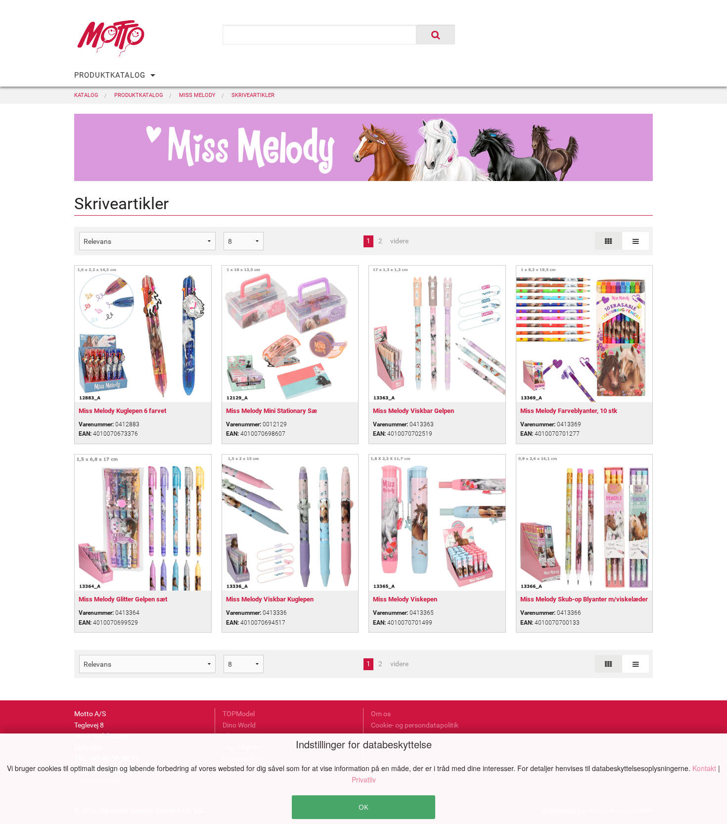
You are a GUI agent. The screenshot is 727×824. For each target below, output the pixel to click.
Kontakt (705, 768)
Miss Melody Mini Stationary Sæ (271, 410)
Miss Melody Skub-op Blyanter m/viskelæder (584, 599)
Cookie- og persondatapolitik (414, 725)
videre (399, 241)
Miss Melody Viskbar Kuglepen (270, 599)
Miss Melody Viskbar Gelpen (413, 410)
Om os (381, 714)
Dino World (239, 725)
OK (363, 807)
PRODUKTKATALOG (109, 75)
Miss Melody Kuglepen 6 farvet (122, 410)
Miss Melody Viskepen (405, 599)
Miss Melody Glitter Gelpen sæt (123, 599)
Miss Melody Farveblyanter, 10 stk (568, 410)
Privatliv (364, 779)
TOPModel (239, 714)
